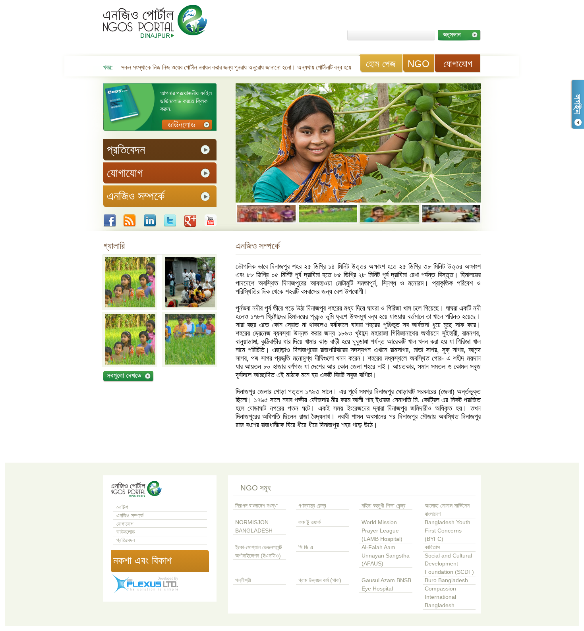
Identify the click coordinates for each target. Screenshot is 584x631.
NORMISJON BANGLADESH (254, 526)
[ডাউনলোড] (187, 125)
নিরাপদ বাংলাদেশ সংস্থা (256, 506)
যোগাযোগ (457, 63)
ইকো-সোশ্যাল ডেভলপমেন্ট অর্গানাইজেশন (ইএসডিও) (258, 551)
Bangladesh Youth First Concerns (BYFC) (447, 530)
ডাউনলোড (125, 532)
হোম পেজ (380, 63)
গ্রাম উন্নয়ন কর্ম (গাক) (319, 580)
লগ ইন (577, 104)
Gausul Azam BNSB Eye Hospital (386, 584)
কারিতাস (432, 547)
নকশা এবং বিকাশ (142, 561)
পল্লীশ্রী (243, 580)
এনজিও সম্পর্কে (129, 516)
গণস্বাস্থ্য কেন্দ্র (312, 506)
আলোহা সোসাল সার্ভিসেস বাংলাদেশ (447, 510)
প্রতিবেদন (125, 540)
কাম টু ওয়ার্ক (309, 522)
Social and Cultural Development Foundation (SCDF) (449, 564)
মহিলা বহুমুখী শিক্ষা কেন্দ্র (384, 506)
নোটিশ (122, 507)
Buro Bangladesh (446, 580)
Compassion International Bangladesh (440, 597)
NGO (418, 63)
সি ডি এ (305, 547)
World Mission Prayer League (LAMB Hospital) (382, 530)
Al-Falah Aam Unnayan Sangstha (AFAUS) (386, 555)
